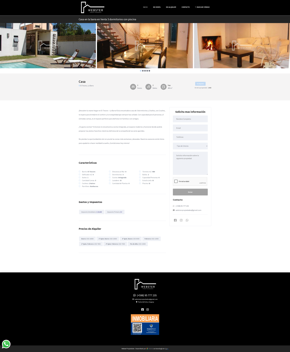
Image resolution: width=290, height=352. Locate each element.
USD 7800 (90, 244)
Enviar (190, 192)
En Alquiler (171, 7)
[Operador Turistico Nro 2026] (145, 324)
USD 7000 (115, 244)
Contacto (186, 7)
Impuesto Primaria (114, 212)
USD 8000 (130, 239)
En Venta (157, 7)
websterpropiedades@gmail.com (188, 210)
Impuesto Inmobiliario (91, 212)
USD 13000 (151, 239)
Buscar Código (203, 7)
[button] (141, 71)
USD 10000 (108, 239)
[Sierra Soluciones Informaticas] (166, 349)
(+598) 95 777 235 (182, 206)
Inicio (145, 7)
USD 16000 (87, 239)
